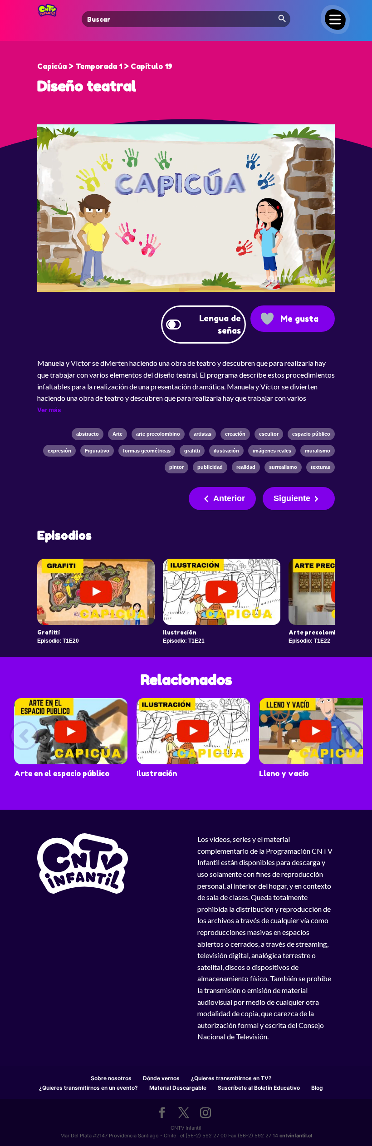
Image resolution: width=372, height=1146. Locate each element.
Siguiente (292, 498)
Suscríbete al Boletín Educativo (259, 1087)
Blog (317, 1087)
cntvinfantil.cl (295, 1135)
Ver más (49, 409)
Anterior (229, 498)
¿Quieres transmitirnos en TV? (231, 1078)
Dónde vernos (161, 1078)
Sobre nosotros (111, 1078)
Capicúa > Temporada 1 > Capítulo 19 (104, 66)
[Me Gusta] (267, 318)
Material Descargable (177, 1087)
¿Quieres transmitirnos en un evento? (88, 1087)
